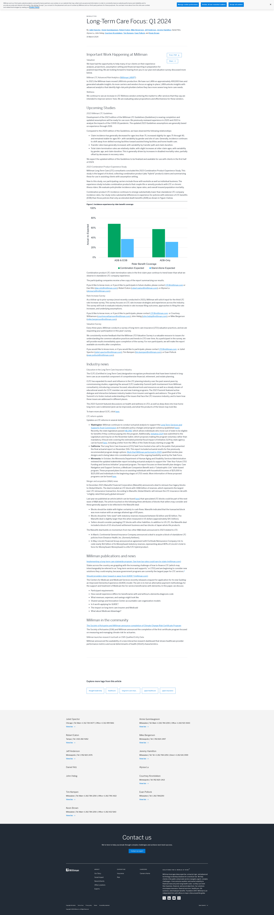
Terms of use (80, 905)
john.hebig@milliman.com (155, 316)
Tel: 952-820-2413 (157, 780)
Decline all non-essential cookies (214, 4)
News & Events (99, 881)
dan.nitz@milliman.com (106, 288)
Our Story (97, 873)
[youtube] (174, 898)
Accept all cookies (236, 4)
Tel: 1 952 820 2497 (158, 739)
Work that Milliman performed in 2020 (144, 452)
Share (171, 61)
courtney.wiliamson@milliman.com (114, 316)
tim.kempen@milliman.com (148, 352)
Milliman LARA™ (128, 77)
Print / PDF (173, 55)
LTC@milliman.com (174, 285)
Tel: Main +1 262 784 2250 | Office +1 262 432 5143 (96, 812)
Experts (97, 889)
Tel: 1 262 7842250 (156, 796)
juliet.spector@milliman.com (108, 352)
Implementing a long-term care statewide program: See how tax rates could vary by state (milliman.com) (134, 561)
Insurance (120, 873)
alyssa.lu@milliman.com (98, 291)
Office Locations (99, 885)
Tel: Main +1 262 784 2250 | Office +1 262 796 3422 (96, 796)
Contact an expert (137, 851)
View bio (69, 727)
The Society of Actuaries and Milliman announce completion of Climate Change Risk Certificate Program (134, 625)
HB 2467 (128, 431)
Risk (118, 877)
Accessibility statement (104, 905)
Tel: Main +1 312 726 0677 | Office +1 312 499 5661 (94, 723)
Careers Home (145, 873)
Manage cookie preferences (188, 4)
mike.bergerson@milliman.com (101, 319)
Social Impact (99, 877)
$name (95, 905)
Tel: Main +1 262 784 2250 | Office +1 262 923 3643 (169, 723)
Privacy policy (89, 905)
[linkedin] (169, 898)
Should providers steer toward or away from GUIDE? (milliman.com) (117, 576)
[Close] (270, 4)
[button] (164, 898)
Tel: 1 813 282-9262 (80, 739)
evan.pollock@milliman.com (100, 355)
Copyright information (71, 905)
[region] (137, 5)
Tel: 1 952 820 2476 (84, 755)
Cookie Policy (34, 7)
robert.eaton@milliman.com (144, 288)
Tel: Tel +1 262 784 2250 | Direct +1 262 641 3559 (168, 755)
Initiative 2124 (157, 434)
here (117, 411)
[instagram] (179, 898)
